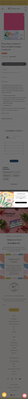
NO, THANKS (21, 204)
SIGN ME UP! (21, 202)
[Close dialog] (27, 192)
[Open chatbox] (24, 396)
